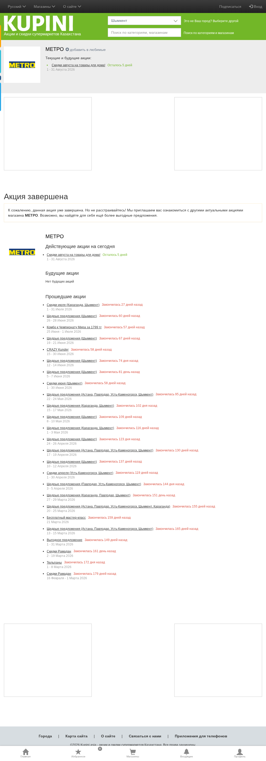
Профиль (239, 756)
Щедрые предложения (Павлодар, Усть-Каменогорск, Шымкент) (94, 484)
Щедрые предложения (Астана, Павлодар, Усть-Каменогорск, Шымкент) (100, 394)
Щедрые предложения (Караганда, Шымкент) (80, 406)
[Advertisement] (47, 133)
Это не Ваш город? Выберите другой (211, 21)
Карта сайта (76, 736)
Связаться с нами (145, 736)
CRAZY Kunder (58, 349)
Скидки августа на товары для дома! (78, 65)
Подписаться (230, 6)
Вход (257, 6)
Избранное (86, 753)
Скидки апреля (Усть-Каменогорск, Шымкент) (80, 473)
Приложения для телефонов (201, 736)
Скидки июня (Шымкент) (64, 383)
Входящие (186, 756)
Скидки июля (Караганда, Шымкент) (73, 305)
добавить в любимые (88, 50)
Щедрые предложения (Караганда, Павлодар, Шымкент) (88, 495)
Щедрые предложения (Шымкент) (72, 316)
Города (45, 736)
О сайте (108, 736)
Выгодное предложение (64, 540)
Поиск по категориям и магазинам (209, 33)
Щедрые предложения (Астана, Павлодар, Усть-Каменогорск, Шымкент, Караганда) (108, 506)
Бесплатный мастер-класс (66, 517)
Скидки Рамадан (59, 551)
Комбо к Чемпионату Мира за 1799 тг (74, 327)
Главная (25, 756)
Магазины (133, 756)
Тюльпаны (54, 562)
